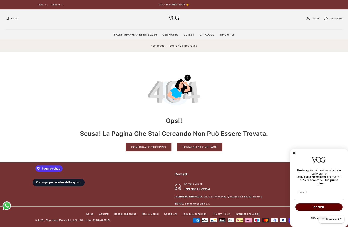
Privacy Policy (221, 213)
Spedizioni (170, 213)
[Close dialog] (294, 153)
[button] (11, 18)
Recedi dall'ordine (125, 213)
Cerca (90, 213)
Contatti (104, 213)
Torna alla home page (199, 147)
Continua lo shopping (148, 147)
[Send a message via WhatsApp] (7, 206)
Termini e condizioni (195, 213)
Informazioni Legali (247, 213)
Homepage (158, 45)
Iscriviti (319, 207)
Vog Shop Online (56, 220)
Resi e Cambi (150, 213)
